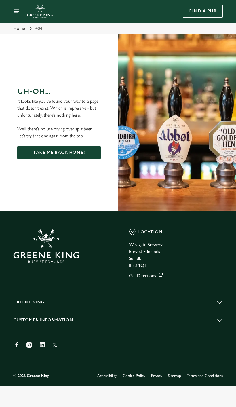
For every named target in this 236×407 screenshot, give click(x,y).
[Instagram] (29, 344)
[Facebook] (16, 344)
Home (19, 28)
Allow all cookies (193, 263)
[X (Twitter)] (54, 344)
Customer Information (43, 319)
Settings (209, 244)
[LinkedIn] (42, 344)
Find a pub (202, 11)
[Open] (16, 11)
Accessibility (107, 375)
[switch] (89, 223)
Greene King (28, 302)
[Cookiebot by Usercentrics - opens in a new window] (204, 139)
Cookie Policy (134, 375)
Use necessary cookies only (117, 263)
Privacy (156, 375)
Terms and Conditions (205, 375)
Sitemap (174, 375)
